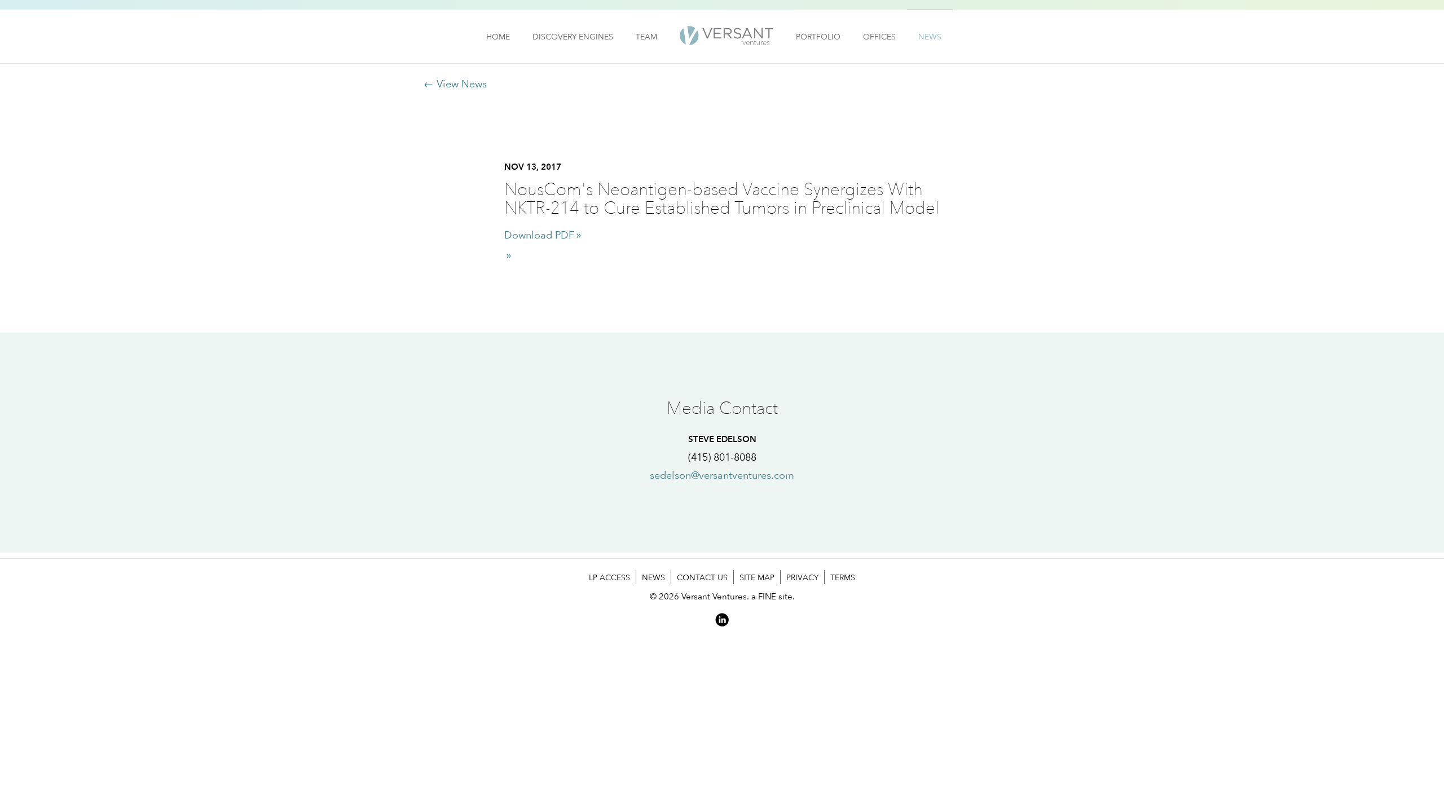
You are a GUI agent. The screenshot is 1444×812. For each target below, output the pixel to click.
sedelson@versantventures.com (722, 475)
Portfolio (818, 36)
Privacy (802, 577)
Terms (842, 577)
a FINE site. (773, 596)
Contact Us (702, 577)
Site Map (756, 577)
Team (646, 36)
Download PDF (539, 235)
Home (498, 36)
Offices (879, 36)
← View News (455, 84)
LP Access (609, 577)
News (929, 36)
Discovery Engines (572, 36)
